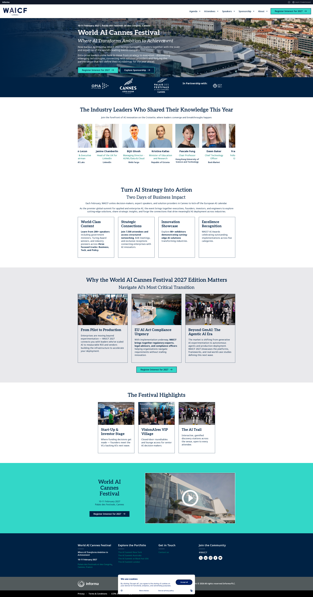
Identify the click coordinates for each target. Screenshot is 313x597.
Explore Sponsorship (135, 70)
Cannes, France (85, 567)
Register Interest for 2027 (288, 11)
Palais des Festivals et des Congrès (95, 564)
